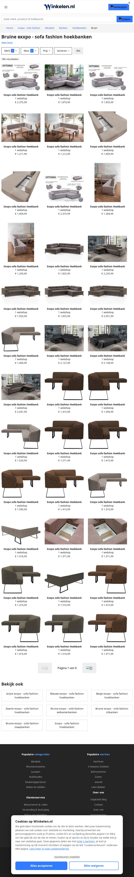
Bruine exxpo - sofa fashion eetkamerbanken (67, 710)
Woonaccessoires (35, 766)
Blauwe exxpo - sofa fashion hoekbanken (67, 695)
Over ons (98, 809)
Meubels (35, 761)
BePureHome (98, 771)
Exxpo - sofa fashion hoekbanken (67, 725)
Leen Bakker (98, 787)
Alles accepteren (41, 865)
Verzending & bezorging (35, 809)
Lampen (35, 771)
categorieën (42, 754)
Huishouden (35, 776)
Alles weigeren (94, 865)
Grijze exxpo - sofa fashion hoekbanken (22, 695)
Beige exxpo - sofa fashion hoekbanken (112, 695)
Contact (98, 804)
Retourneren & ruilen (35, 804)
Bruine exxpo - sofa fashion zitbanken (111, 710)
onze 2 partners (86, 841)
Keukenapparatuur (35, 782)
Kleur (28, 50)
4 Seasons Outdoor (98, 766)
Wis (78, 50)
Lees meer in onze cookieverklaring (49, 848)
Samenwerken (98, 814)
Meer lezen (7, 42)
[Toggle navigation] (6, 7)
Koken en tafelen (35, 787)
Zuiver (98, 776)
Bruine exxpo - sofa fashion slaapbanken (22, 725)
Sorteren (62, 50)
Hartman (98, 761)
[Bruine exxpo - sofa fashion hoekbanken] (89, 668)
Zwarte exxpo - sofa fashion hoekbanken (22, 710)
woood (98, 782)
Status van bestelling (35, 814)
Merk (8, 50)
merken (105, 754)
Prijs (45, 50)
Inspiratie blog (98, 799)
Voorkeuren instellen (67, 856)
